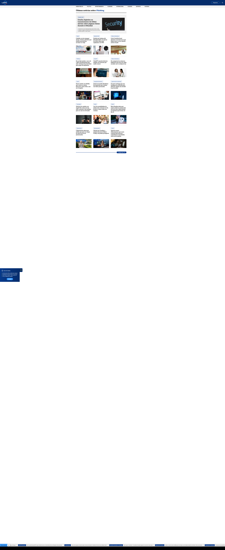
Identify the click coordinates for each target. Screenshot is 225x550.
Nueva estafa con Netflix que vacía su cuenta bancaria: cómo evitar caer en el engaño (83, 86)
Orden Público (79, 6)
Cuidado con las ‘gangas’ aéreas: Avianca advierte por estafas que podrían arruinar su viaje (84, 40)
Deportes (138, 6)
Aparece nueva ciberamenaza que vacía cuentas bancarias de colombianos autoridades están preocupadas (118, 133)
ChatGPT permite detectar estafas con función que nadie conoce (100, 62)
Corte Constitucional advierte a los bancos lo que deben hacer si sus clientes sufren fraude (118, 40)
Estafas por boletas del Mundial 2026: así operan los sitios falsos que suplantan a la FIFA (100, 40)
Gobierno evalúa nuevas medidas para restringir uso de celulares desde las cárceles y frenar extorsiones (135, 545)
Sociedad (147, 6)
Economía (110, 6)
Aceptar (10, 279)
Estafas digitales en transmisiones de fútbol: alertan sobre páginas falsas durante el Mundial (89, 23)
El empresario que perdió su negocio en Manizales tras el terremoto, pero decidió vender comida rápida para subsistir (188, 545)
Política (89, 6)
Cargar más (120, 152)
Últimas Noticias (4, 545)
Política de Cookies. (9, 276)
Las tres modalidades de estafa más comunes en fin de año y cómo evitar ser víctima (100, 108)
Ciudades (130, 6)
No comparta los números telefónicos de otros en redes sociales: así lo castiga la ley (118, 62)
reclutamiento (19, 545)
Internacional (120, 6)
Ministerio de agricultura (216, 545)
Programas (215, 2)
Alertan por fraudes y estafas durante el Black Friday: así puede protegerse (101, 132)
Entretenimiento (99, 6)
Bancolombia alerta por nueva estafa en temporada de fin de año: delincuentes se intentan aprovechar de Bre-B (118, 109)
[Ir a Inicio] (4, 2)
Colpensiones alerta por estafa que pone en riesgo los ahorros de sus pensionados (83, 132)
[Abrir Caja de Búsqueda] (222, 2)
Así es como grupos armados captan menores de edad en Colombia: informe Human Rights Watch (40, 545)
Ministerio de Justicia (111, 545)
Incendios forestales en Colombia (67, 545)
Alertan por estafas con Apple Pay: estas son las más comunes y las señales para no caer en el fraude (83, 108)
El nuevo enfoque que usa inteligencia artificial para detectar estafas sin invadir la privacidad (118, 86)
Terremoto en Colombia (161, 545)
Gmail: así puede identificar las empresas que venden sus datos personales (100, 85)
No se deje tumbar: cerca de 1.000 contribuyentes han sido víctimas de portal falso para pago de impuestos (83, 63)
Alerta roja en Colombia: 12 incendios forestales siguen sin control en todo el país (89, 545)
